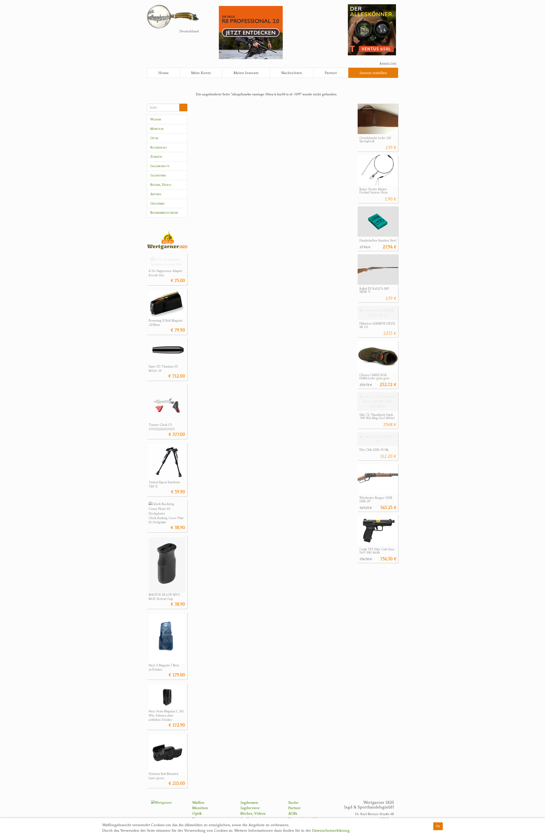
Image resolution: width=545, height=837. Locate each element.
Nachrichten (291, 72)
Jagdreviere (158, 175)
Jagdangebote (159, 166)
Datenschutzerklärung (331, 830)
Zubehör (156, 157)
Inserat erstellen (373, 72)
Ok (438, 826)
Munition (157, 129)
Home (163, 72)
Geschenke (157, 203)
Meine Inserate (246, 72)
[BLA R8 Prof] (251, 32)
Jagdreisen (249, 802)
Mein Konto (201, 72)
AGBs (292, 813)
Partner (331, 72)
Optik (154, 138)
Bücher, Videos (160, 185)
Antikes (155, 194)
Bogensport (158, 147)
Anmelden (387, 63)
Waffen (155, 119)
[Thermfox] (372, 29)
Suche (293, 802)
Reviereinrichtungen (164, 212)
